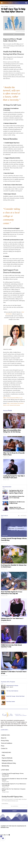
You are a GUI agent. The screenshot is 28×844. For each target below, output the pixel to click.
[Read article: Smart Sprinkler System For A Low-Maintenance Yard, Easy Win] (14, 581)
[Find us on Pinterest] (9, 835)
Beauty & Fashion (5, 615)
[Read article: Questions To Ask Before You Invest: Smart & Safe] (14, 661)
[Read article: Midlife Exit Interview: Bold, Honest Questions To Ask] (14, 634)
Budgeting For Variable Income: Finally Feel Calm (17, 502)
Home (2, 6)
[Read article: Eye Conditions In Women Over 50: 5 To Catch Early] (5, 498)
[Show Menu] (1, 3)
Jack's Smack (23, 515)
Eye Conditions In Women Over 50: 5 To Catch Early (16, 497)
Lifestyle (6, 6)
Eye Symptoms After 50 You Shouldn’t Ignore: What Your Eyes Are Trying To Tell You (16, 492)
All (19, 515)
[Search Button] (26, 3)
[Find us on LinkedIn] (4, 835)
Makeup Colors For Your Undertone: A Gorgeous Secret (16, 508)
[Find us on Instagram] (2, 835)
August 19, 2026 (4, 622)
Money (3, 668)
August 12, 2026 (7, 433)
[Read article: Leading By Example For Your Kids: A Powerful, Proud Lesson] (14, 466)
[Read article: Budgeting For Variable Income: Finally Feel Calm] (5, 503)
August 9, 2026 (6, 456)
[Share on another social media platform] (14, 34)
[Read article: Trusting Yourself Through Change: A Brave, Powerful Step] (14, 528)
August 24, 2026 (4, 542)
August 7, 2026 (6, 479)
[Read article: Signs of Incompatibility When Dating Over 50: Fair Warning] (14, 420)
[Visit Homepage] (14, 2)
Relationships (11, 6)
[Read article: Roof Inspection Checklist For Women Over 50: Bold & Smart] (14, 554)
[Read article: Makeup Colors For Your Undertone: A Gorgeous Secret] (5, 509)
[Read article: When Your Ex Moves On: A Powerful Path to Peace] (14, 443)
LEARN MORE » (5, 729)
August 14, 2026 (4, 675)
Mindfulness (5, 535)
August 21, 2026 (4, 595)
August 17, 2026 (4, 648)
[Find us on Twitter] (7, 835)
